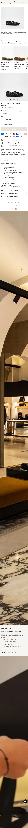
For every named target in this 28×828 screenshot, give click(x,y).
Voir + (25, 43)
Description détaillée (10, 190)
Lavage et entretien (9, 193)
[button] (25, 801)
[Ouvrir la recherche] (5, 2)
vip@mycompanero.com (9, 652)
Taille (2, 117)
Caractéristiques (8, 163)
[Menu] (1, 2)
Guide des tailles (6, 124)
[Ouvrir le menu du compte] (23, 2)
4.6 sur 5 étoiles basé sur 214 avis (14, 206)
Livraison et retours (9, 197)
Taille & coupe (7, 160)
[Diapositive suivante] (25, 58)
